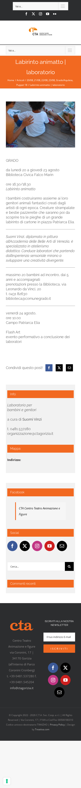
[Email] (69, 367)
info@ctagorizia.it (21, 688)
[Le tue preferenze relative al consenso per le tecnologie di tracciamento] (7, 781)
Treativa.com (42, 729)
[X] (59, 367)
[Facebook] (48, 367)
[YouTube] (49, 546)
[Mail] (62, 546)
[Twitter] (25, 546)
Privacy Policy (57, 724)
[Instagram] (37, 546)
